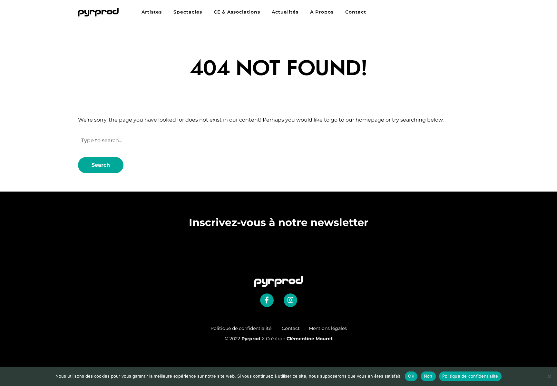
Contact (355, 12)
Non (428, 376)
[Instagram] (290, 300)
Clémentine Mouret (310, 338)
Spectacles (187, 12)
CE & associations (237, 12)
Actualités (285, 12)
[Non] (549, 376)
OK (411, 376)
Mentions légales (328, 328)
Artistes (152, 12)
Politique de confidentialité (246, 328)
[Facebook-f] (267, 300)
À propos (322, 12)
